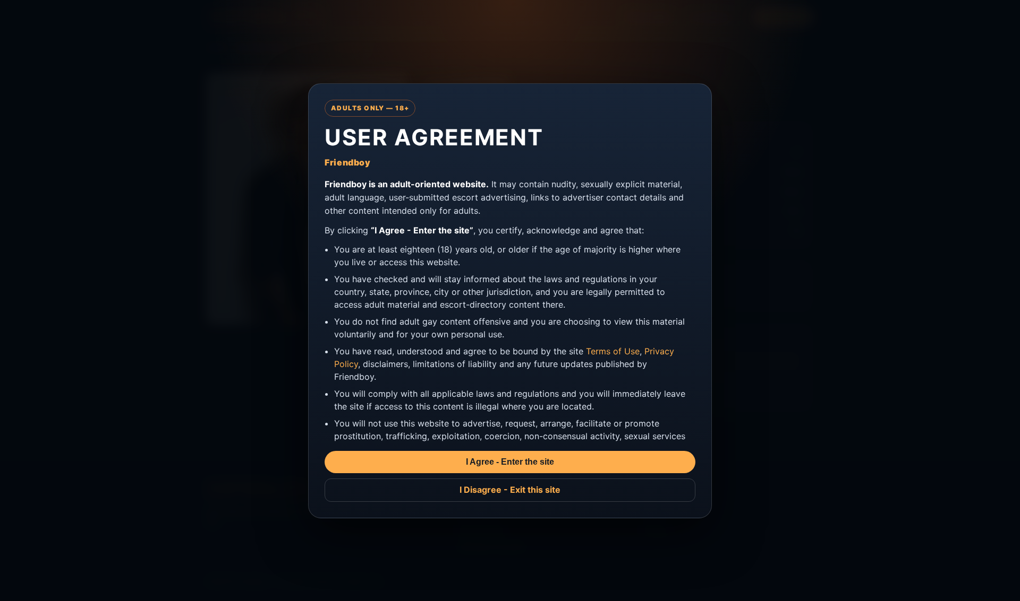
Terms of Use (613, 351)
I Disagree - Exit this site (510, 489)
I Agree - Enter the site (510, 461)
